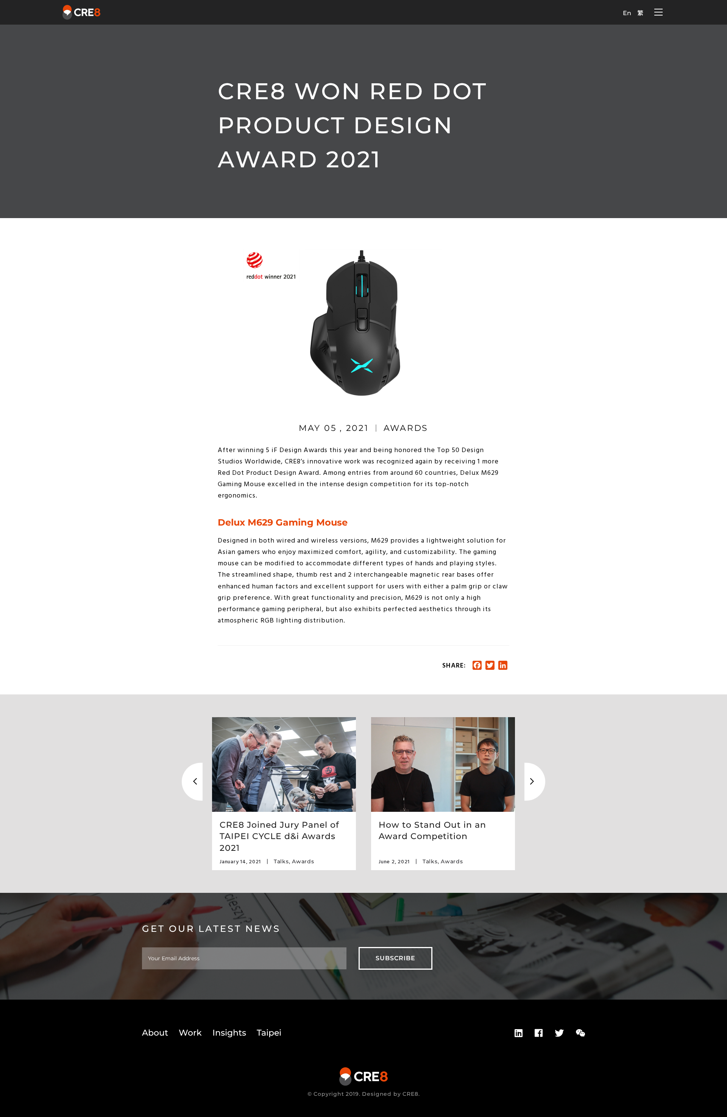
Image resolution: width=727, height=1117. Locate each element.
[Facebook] (539, 1033)
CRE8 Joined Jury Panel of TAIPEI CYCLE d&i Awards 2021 (279, 836)
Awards (406, 428)
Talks (281, 861)
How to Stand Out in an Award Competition (432, 830)
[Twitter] (559, 1033)
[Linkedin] (518, 1033)
